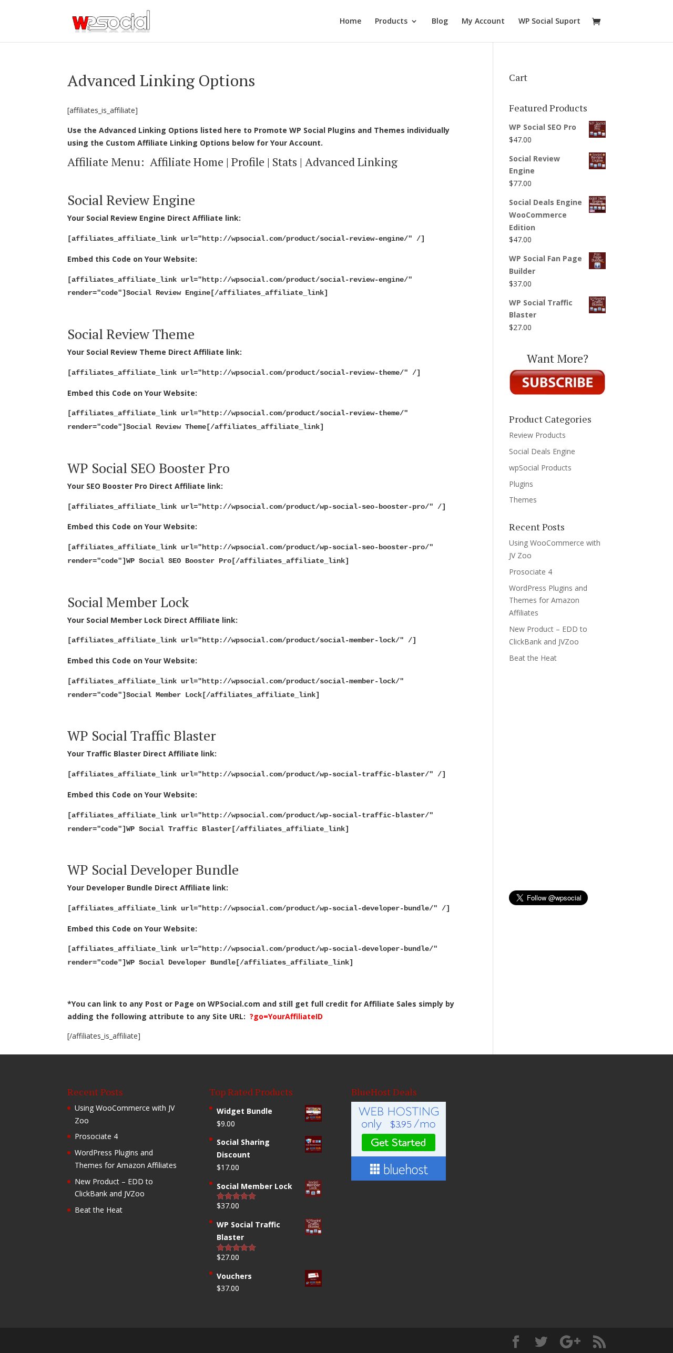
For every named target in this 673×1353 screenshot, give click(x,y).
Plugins (521, 484)
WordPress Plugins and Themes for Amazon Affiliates (548, 600)
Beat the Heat (533, 658)
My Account (483, 21)
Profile (247, 161)
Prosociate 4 (530, 572)
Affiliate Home (186, 161)
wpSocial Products (540, 468)
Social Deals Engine (542, 451)
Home (350, 21)
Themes (523, 500)
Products (391, 21)
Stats (284, 161)
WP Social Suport (549, 21)
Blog (440, 21)
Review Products (537, 435)
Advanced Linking (351, 161)
